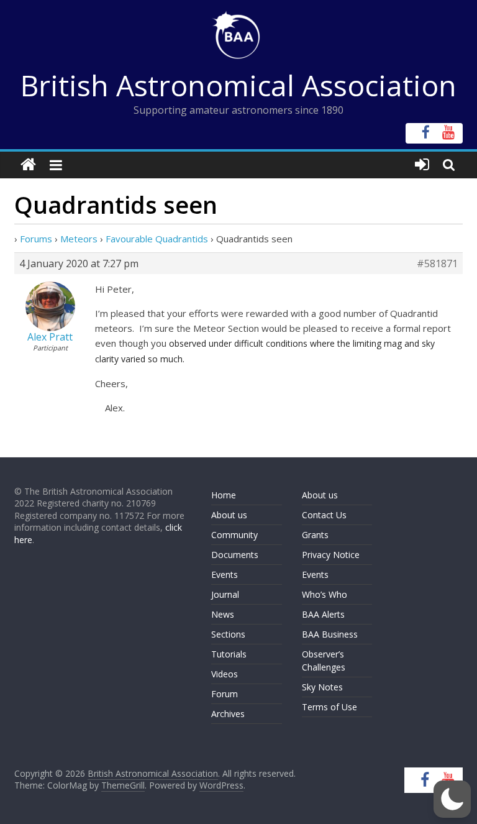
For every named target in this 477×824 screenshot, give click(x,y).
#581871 (437, 263)
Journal (225, 594)
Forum (224, 694)
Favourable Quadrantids (157, 238)
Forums (36, 238)
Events (224, 574)
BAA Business (330, 634)
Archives (228, 714)
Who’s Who (324, 594)
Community (234, 535)
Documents (234, 555)
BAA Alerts (323, 614)
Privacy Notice (331, 555)
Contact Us (324, 515)
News (222, 614)
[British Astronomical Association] (28, 165)
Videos (224, 674)
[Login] (422, 165)
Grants (315, 535)
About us (229, 515)
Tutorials (229, 654)
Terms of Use (329, 707)
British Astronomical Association (238, 85)
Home (223, 495)
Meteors (79, 238)
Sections (228, 634)
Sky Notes (322, 687)
